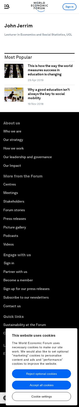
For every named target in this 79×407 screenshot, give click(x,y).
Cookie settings (41, 396)
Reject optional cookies (41, 373)
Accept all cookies (42, 385)
